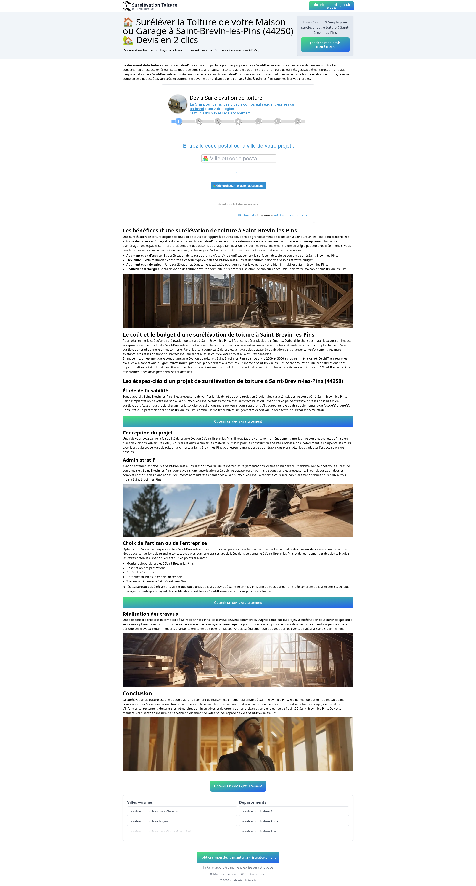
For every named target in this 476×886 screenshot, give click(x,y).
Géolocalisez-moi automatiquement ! (240, 185)
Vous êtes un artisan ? (299, 215)
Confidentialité (249, 215)
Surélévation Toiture (138, 50)
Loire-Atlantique (201, 50)
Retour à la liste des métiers (239, 204)
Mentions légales (225, 874)
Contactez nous (256, 874)
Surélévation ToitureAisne (260, 821)
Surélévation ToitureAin (258, 811)
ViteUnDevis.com (281, 215)
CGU (240, 215)
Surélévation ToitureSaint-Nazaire (154, 811)
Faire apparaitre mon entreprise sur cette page (240, 867)
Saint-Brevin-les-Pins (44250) (239, 50)
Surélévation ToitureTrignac (149, 821)
